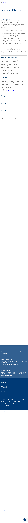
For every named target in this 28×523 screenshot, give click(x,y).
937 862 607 (4, 392)
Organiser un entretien (7, 375)
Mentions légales (4, 403)
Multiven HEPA (11, 90)
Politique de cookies (18, 401)
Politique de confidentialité (7, 401)
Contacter (4, 353)
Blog (11, 403)
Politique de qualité (20, 399)
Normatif (23, 403)
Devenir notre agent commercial (9, 364)
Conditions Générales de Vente (8, 399)
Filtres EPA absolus (6, 19)
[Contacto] (24, 519)
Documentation (16, 403)
